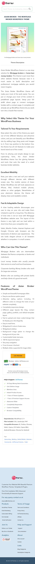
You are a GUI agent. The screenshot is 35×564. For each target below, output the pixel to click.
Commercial (7, 442)
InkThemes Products (17, 442)
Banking (14, 439)
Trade (26, 442)
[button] (18, 356)
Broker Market (21, 439)
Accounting (7, 439)
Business (29, 439)
